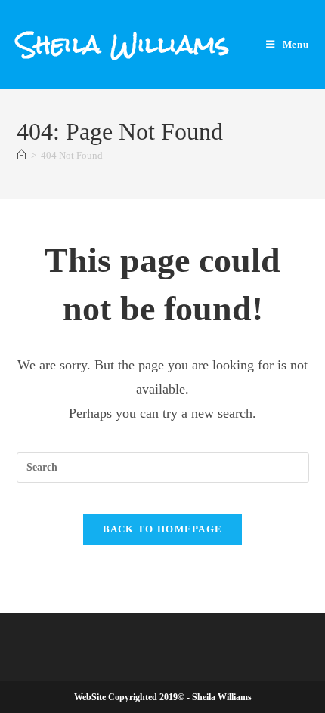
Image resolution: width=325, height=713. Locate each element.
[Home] (21, 155)
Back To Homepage (163, 529)
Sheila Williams (123, 44)
